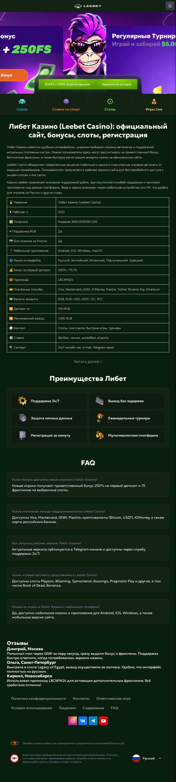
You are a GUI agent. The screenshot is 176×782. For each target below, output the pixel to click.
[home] (88, 6)
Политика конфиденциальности (38, 698)
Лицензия (67, 708)
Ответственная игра (113, 698)
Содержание (93, 708)
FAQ (114, 708)
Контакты (81, 698)
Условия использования (31, 708)
